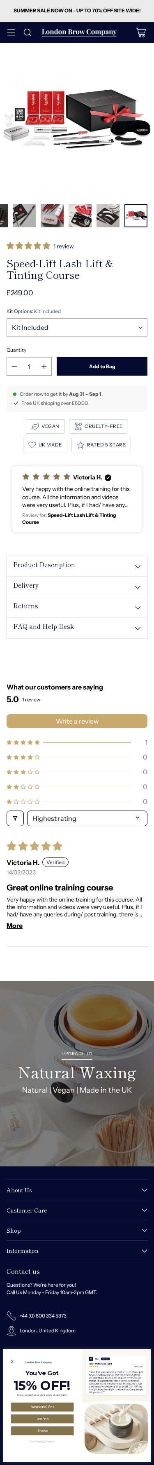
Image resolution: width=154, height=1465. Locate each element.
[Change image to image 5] (52, 215)
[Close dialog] (147, 1352)
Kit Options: (34, 311)
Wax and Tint (42, 1406)
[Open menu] (10, 32)
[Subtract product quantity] (14, 366)
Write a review (77, 721)
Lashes (43, 1418)
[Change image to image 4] (24, 215)
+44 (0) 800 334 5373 (43, 1316)
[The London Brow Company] (79, 33)
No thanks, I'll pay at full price (42, 1442)
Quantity (16, 350)
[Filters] (15, 818)
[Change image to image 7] (108, 215)
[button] (29, 246)
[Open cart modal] (140, 32)
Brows (42, 1430)
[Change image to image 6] (80, 215)
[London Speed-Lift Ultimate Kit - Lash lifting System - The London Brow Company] (77, 120)
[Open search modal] (27, 32)
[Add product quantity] (44, 366)
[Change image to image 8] (135, 215)
